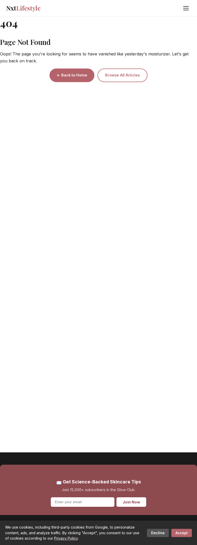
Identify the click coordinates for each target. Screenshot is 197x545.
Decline (158, 533)
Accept (181, 533)
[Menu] (186, 8)
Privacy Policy (66, 538)
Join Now (131, 502)
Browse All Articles (122, 75)
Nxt (23, 8)
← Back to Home (72, 75)
